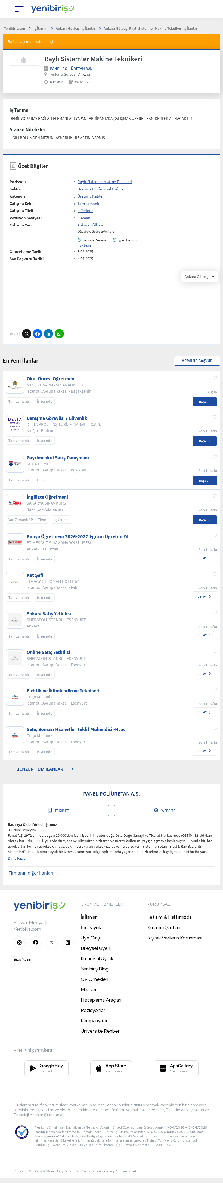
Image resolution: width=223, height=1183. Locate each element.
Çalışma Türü (21, 210)
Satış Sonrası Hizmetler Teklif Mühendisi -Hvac (76, 729)
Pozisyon (18, 181)
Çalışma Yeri (21, 224)
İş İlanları (89, 917)
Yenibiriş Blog (95, 969)
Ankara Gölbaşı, (64, 74)
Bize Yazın (22, 959)
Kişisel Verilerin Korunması (175, 938)
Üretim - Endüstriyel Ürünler (101, 189)
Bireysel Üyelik (96, 948)
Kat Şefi (35, 575)
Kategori (17, 196)
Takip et (62, 810)
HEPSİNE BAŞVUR (197, 360)
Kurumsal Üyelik (97, 958)
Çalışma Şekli (21, 203)
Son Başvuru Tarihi (27, 258)
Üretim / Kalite (90, 196)
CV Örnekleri (94, 979)
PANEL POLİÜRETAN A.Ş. (71, 68)
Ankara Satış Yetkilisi (49, 614)
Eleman (84, 217)
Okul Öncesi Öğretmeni (51, 379)
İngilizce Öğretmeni (47, 497)
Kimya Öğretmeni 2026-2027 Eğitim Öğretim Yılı (78, 536)
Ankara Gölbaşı (90, 224)
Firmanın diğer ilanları (30, 873)
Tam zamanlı (88, 203)
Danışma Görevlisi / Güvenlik (57, 418)
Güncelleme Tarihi (26, 251)
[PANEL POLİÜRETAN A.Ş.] (24, 60)
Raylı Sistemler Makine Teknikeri (105, 181)
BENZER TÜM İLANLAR (39, 769)
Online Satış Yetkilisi (48, 652)
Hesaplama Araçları (101, 1000)
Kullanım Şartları (164, 927)
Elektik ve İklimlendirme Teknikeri (63, 691)
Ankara (85, 245)
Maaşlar (89, 989)
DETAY (202, 558)
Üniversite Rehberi (100, 1031)
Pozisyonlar (93, 1010)
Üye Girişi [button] (91, 938)
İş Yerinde (85, 210)
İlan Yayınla (92, 927)
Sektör (15, 189)
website (168, 810)
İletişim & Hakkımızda (170, 917)
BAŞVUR (204, 402)
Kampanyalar (94, 1020)
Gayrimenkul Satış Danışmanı (58, 458)
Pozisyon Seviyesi (26, 217)
